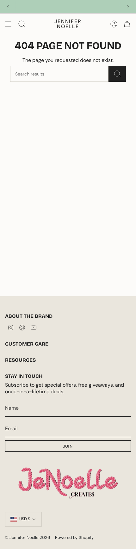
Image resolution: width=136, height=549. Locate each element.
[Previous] (8, 6)
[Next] (128, 6)
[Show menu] (8, 24)
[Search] (117, 74)
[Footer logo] (68, 481)
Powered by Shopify (74, 537)
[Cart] (127, 24)
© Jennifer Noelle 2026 (27, 537)
